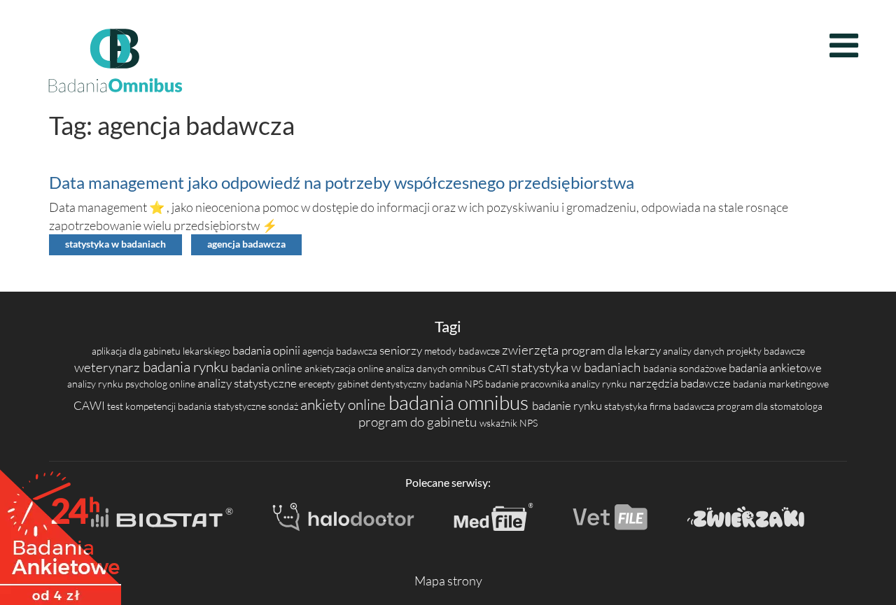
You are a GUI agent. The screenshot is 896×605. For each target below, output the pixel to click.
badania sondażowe (686, 368)
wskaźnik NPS (508, 423)
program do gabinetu (418, 421)
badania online (267, 367)
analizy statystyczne (248, 383)
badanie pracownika (528, 384)
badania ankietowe (775, 367)
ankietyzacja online (345, 368)
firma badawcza (683, 406)
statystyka (627, 406)
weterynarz (108, 367)
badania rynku (187, 366)
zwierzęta (531, 349)
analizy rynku (96, 384)
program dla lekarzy (612, 350)
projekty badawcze (766, 351)
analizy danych (695, 351)
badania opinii (267, 350)
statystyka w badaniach (115, 244)
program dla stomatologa (769, 406)
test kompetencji (142, 406)
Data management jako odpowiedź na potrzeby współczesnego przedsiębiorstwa (341, 182)
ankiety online (344, 404)
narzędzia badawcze (681, 383)
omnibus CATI (480, 368)
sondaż (284, 406)
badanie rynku (568, 405)
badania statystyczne (223, 406)
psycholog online (161, 384)
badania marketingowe (781, 384)
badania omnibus (460, 402)
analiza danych (417, 368)
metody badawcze (463, 351)
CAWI (90, 405)
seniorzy (401, 350)
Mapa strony (448, 580)
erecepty (318, 384)
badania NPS (457, 384)
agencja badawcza (246, 244)
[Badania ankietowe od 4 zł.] (60, 532)
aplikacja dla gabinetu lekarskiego (162, 351)
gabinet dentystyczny (383, 384)
